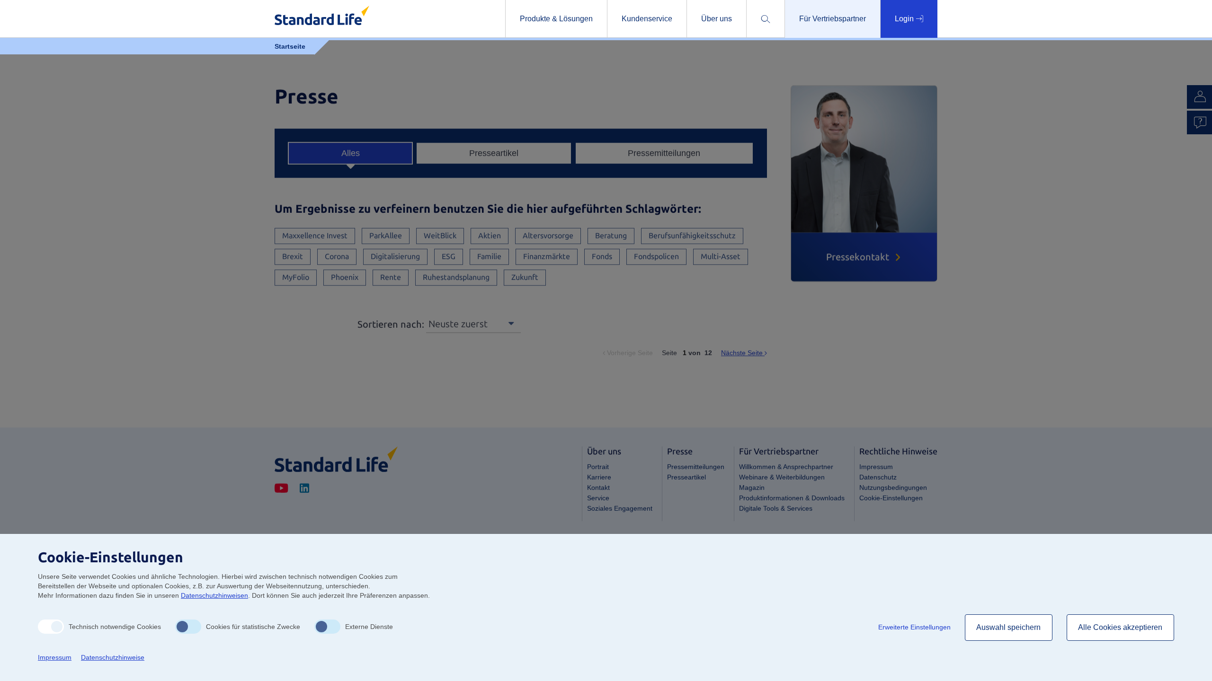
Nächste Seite (744, 353)
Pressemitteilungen (664, 153)
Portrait (598, 467)
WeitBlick (440, 235)
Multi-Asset (720, 256)
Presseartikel (493, 153)
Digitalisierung (395, 256)
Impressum (876, 467)
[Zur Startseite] (336, 459)
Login (905, 19)
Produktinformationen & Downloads (792, 498)
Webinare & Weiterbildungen (782, 477)
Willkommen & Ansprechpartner (786, 467)
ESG (448, 256)
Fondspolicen (656, 256)
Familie (489, 256)
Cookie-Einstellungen (891, 498)
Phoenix (344, 277)
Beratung (611, 235)
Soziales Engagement (619, 508)
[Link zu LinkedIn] (304, 488)
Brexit (292, 256)
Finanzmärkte (546, 256)
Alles (350, 153)
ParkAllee (385, 235)
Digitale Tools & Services (775, 508)
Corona (337, 256)
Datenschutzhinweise (112, 657)
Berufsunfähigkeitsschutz (692, 235)
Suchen (810, 51)
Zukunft (524, 277)
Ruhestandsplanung (456, 277)
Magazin (752, 487)
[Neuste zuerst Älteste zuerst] (473, 323)
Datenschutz (878, 477)
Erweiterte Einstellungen (914, 627)
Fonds (602, 256)
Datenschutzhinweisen (214, 595)
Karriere (599, 477)
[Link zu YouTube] (281, 488)
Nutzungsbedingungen (893, 487)
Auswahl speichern (1009, 627)
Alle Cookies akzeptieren (1120, 627)
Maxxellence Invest (315, 235)
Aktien (489, 235)
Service (598, 498)
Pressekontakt (857, 256)
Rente (390, 277)
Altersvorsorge (548, 235)
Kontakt (598, 487)
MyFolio (295, 277)
